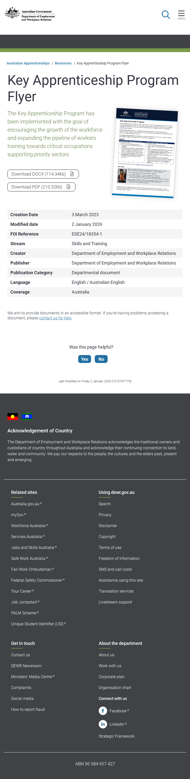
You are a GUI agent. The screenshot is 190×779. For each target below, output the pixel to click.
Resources (63, 63)
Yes (84, 359)
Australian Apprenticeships (28, 63)
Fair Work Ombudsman (31, 569)
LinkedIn (117, 724)
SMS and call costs (115, 569)
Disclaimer (108, 525)
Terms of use (110, 547)
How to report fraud (28, 709)
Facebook (118, 711)
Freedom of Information (119, 558)
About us (106, 655)
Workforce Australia (28, 525)
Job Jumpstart (24, 602)
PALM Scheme (23, 613)
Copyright (107, 536)
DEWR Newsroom (26, 665)
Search (105, 504)
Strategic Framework (117, 736)
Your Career (21, 591)
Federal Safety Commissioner (36, 580)
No (101, 359)
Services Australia (26, 536)
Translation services (116, 591)
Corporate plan (111, 676)
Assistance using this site (121, 580)
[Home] (30, 14)
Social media (22, 698)
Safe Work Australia (28, 558)
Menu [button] (181, 18)
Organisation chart (115, 687)
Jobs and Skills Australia (32, 547)
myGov (17, 514)
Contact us (20, 655)
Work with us (110, 665)
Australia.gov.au (25, 504)
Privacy (105, 514)
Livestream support (115, 602)
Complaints (21, 687)
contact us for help (55, 318)
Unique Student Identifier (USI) (37, 624)
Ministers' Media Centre (31, 676)
